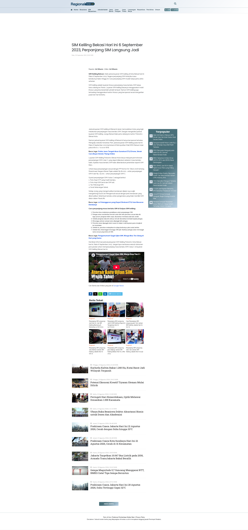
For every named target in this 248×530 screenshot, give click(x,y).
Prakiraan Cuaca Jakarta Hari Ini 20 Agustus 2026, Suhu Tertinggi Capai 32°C (115, 486)
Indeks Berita (109, 504)
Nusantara (141, 9)
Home (76, 9)
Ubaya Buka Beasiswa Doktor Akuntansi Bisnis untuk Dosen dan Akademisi (116, 413)
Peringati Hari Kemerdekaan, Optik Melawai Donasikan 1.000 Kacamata (115, 398)
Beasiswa (83, 9)
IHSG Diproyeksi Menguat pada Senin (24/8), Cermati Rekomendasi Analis (163, 152)
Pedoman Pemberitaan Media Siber (123, 517)
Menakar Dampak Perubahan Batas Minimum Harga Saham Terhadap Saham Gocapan (163, 204)
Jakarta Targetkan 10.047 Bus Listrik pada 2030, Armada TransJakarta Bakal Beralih (116, 457)
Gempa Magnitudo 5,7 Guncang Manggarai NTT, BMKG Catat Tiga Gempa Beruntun (117, 471)
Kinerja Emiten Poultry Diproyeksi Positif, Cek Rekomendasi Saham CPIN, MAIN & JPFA (164, 175)
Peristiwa (150, 9)
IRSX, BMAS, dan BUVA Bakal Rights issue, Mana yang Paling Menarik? (163, 168)
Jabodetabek (103, 9)
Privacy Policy (140, 517)
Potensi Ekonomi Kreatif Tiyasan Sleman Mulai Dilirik (117, 384)
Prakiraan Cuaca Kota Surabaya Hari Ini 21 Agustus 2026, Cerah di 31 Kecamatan (114, 442)
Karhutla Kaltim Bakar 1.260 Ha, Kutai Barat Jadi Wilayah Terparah (117, 369)
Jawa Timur (124, 10)
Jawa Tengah (118, 10)
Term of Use (107, 517)
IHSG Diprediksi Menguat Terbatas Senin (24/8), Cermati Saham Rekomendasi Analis (164, 183)
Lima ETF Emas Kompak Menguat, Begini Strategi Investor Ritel (164, 196)
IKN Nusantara (92, 10)
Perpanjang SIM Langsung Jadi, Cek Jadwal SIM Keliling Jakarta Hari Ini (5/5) (134, 349)
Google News (118, 286)
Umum (157, 9)
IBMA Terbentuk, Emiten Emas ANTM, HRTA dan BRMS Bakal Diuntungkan (163, 160)
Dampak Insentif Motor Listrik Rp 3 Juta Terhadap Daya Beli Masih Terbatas (164, 145)
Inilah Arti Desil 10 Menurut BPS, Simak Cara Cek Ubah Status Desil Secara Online (164, 137)
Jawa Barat (111, 10)
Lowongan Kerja (132, 10)
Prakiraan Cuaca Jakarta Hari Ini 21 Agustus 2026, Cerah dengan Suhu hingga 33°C (115, 428)
